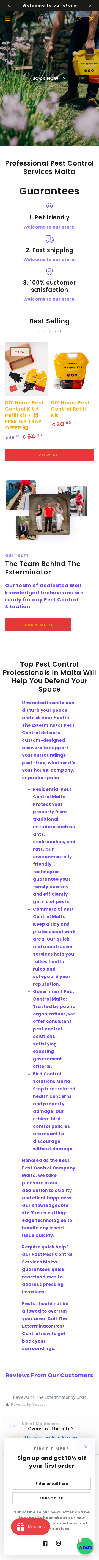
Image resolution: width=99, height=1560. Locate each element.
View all (49, 455)
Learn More (38, 624)
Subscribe (51, 1498)
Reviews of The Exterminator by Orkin (49, 1397)
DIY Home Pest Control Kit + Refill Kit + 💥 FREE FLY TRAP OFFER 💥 (24, 415)
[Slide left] (9, 5)
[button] (67, 18)
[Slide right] (89, 5)
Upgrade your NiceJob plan (51, 1437)
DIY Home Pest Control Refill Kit (70, 409)
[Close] (86, 1447)
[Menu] (8, 18)
